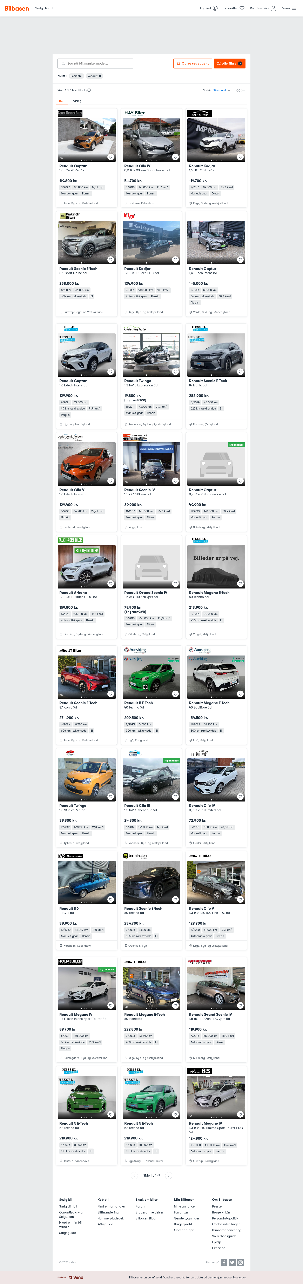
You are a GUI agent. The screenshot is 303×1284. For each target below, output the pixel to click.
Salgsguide (67, 1233)
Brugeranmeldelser (149, 1212)
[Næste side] (168, 1175)
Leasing (76, 101)
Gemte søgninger (186, 1218)
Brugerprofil (183, 1224)
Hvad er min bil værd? (70, 1224)
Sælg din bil (68, 1206)
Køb (61, 101)
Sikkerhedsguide (224, 1236)
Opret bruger (184, 1230)
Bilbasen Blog (146, 1218)
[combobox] (95, 63)
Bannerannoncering (226, 1230)
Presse (217, 1206)
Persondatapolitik (225, 1218)
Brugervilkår (221, 1212)
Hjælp (216, 1242)
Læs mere (239, 1277)
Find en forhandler (111, 1206)
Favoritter (181, 1212)
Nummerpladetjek (110, 1218)
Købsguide (105, 1224)
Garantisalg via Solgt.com (71, 1214)
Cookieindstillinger (226, 1224)
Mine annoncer (185, 1206)
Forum (140, 1206)
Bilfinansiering (108, 1212)
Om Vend (218, 1248)
